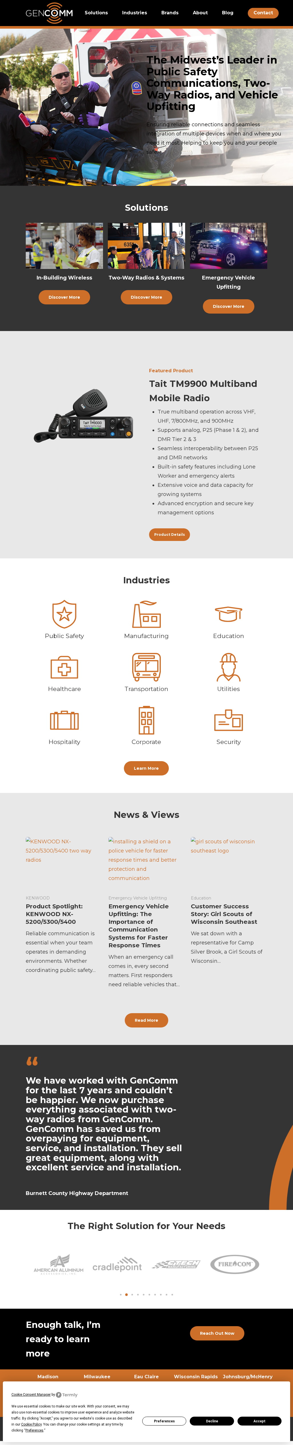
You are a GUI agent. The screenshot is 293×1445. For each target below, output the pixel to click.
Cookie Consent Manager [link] (31, 1395)
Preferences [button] (34, 1430)
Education (201, 898)
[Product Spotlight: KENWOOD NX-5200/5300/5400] (63, 906)
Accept (260, 1421)
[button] (64, 297)
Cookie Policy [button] (31, 1424)
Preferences (164, 1421)
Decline (212, 1421)
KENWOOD (38, 898)
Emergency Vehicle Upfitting (137, 898)
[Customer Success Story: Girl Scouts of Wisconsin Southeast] (228, 901)
